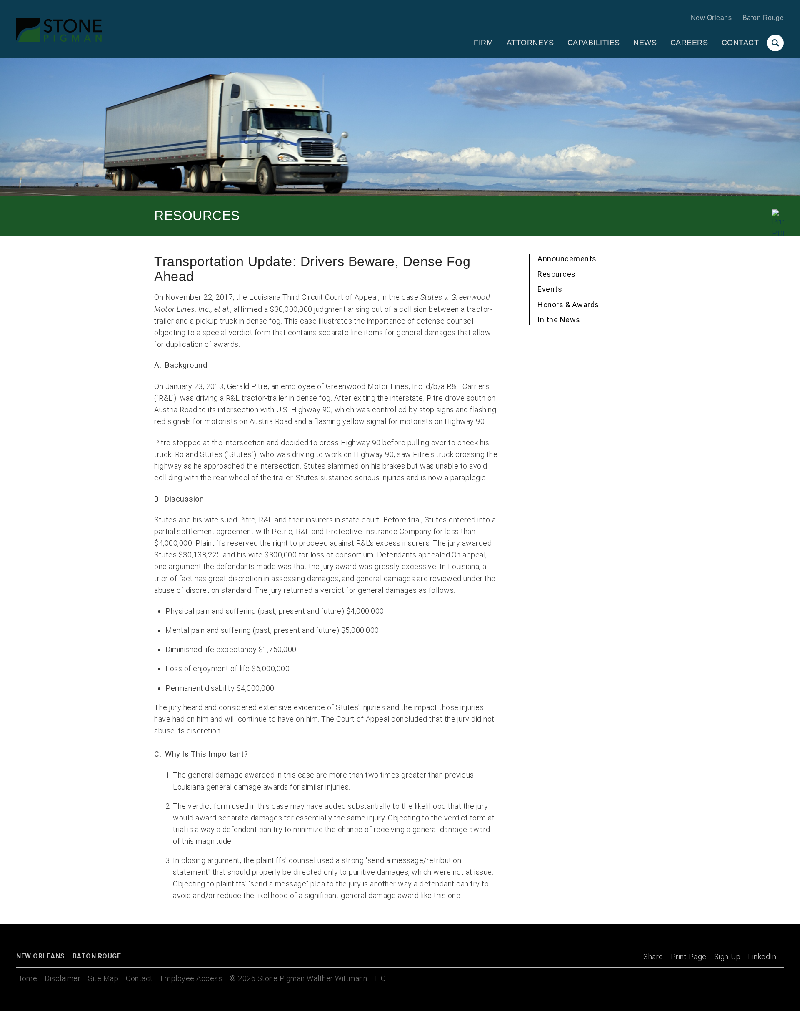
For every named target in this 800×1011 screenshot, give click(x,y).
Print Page (689, 956)
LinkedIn (762, 956)
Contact (740, 42)
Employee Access (191, 978)
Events (550, 289)
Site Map (103, 978)
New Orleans (711, 17)
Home (26, 978)
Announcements (567, 258)
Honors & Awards (568, 304)
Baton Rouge (763, 17)
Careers (689, 42)
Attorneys (530, 42)
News (645, 42)
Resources (557, 274)
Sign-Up (727, 956)
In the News (559, 319)
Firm (483, 42)
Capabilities (594, 42)
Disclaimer (62, 978)
